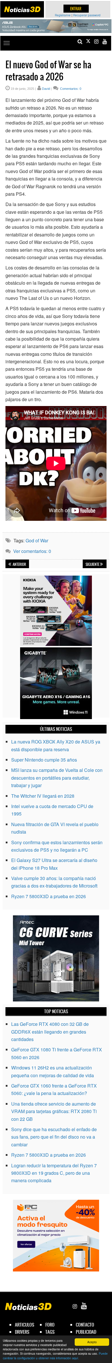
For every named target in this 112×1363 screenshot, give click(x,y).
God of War (37, 540)
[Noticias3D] (22, 9)
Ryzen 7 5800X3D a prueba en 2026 (48, 896)
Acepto (92, 1342)
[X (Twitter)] (88, 41)
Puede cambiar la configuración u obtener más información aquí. (55, 1355)
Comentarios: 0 (70, 88)
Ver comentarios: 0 (32, 551)
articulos (24, 1324)
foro (50, 1324)
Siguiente (93, 564)
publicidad (86, 1332)
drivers (22, 1332)
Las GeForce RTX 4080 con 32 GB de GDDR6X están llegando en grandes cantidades (50, 1031)
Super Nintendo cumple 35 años (44, 759)
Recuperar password (87, 15)
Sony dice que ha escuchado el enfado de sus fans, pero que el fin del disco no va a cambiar (54, 1137)
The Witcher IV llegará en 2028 (42, 796)
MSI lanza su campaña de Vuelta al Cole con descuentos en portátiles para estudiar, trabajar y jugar (57, 778)
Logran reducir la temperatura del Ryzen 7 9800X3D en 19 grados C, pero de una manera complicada (54, 1173)
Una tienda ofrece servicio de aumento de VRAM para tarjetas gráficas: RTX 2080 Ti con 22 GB (54, 1111)
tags (50, 1332)
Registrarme (63, 15)
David (46, 88)
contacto (85, 1324)
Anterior (19, 564)
